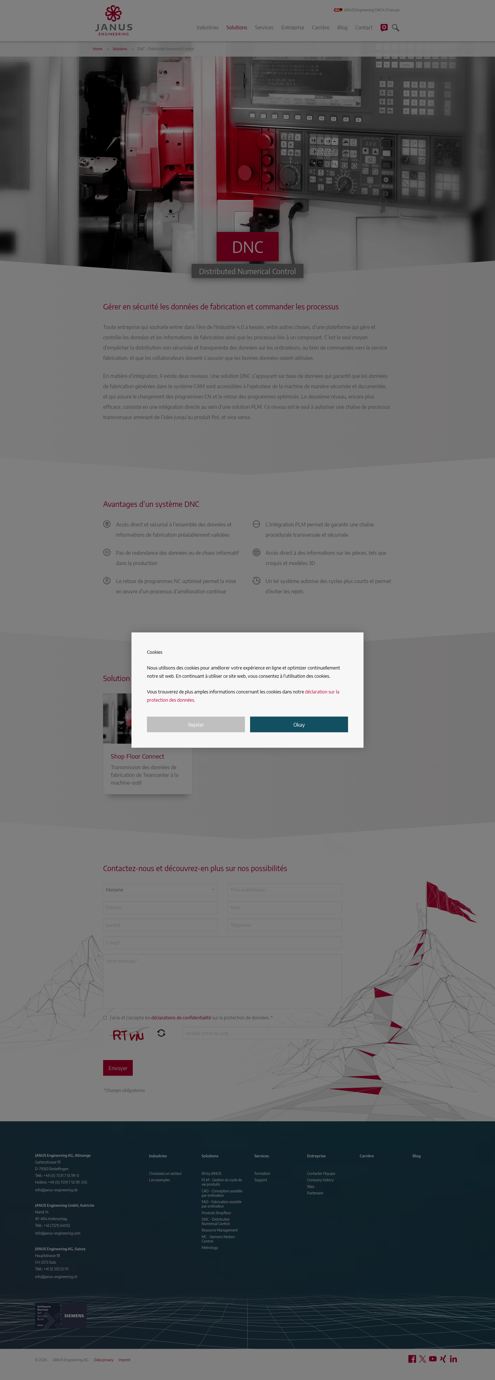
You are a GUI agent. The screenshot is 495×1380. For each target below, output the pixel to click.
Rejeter (196, 724)
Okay (299, 724)
